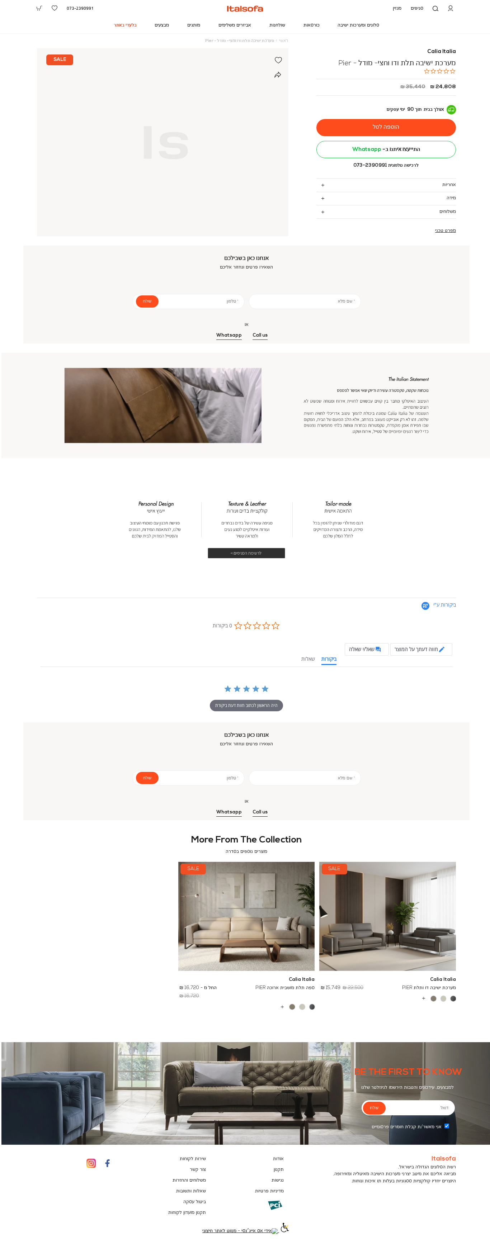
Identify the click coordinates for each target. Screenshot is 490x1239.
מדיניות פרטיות (269, 1191)
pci (263, 1210)
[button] (450, 8)
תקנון (279, 1169)
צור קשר (198, 1169)
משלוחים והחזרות (189, 1180)
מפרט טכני (445, 230)
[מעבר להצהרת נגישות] (284, 1231)
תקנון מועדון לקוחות (187, 1212)
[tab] (386, 184)
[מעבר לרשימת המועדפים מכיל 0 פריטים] (54, 8)
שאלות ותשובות (191, 1191)
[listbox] (387, 998)
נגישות (278, 1180)
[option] (453, 998)
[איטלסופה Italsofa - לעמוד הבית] (245, 9)
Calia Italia (441, 51)
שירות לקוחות (193, 1159)
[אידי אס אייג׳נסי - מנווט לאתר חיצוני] (240, 1231)
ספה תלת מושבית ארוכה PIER (285, 988)
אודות (278, 1159)
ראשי (283, 41)
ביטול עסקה (194, 1202)
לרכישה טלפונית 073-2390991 (386, 165)
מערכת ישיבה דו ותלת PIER (429, 988)
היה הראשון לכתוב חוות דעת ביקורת (246, 705)
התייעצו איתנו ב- (386, 149)
